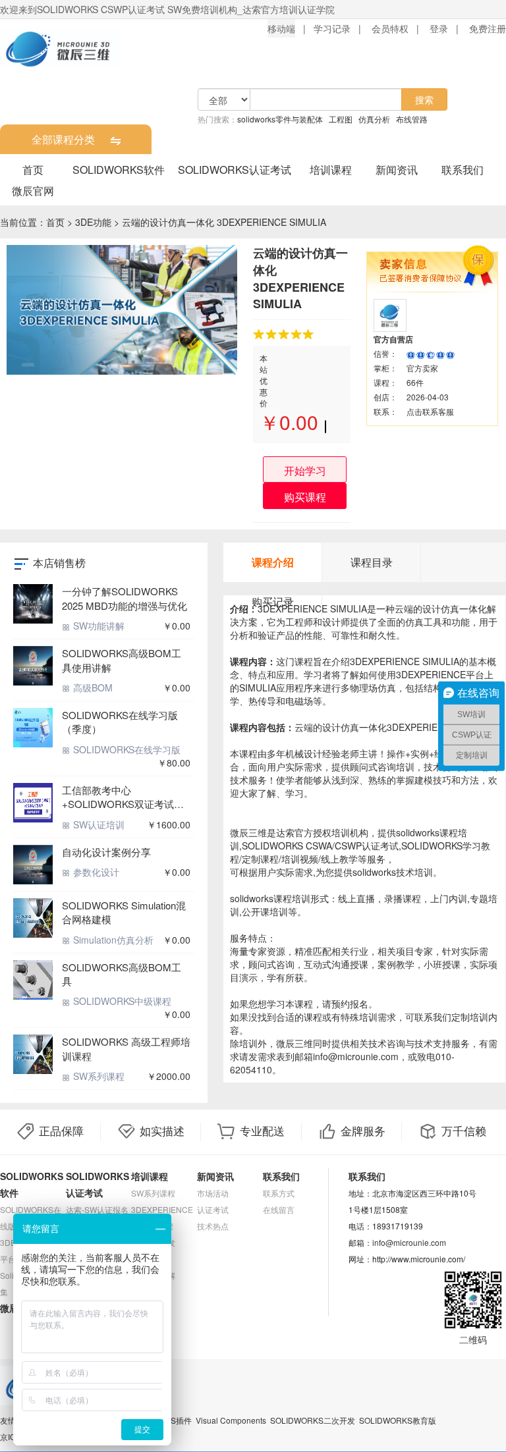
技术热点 (213, 1225)
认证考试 (213, 1209)
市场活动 (213, 1192)
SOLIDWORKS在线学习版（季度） (120, 722)
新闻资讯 (397, 169)
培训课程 (331, 169)
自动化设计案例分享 (106, 852)
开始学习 (305, 470)
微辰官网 (33, 190)
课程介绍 (273, 562)
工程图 (340, 118)
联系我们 (462, 169)
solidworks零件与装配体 (280, 118)
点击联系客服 (430, 411)
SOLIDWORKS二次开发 (312, 1420)
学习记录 (332, 28)
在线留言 (279, 1209)
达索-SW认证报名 (97, 1209)
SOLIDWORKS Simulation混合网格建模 (124, 912)
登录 (439, 28)
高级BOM (91, 687)
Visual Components (231, 1420)
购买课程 (305, 496)
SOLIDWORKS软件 (118, 169)
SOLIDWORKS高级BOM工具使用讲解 (121, 660)
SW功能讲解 (97, 625)
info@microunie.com (409, 1242)
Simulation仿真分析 (112, 939)
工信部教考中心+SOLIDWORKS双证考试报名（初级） (123, 797)
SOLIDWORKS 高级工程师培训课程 (126, 1048)
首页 (32, 169)
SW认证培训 (97, 824)
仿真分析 (374, 118)
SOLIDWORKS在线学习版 (125, 749)
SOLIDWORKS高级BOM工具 (121, 974)
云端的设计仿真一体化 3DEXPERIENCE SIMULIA (224, 222)
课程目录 (372, 562)
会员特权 (390, 28)
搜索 (424, 99)
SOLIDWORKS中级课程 (120, 1001)
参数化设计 (94, 871)
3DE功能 (93, 222)
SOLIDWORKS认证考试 (234, 169)
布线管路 (412, 118)
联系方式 (279, 1192)
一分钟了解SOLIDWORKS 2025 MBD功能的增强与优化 (124, 598)
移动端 (281, 28)
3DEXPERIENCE (162, 1209)
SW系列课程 (97, 1076)
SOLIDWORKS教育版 (397, 1420)
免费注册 (487, 28)
